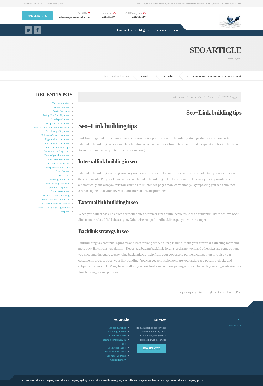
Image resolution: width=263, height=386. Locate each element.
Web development (55, 3)
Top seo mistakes (61, 103)
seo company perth (193, 380)
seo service (151, 348)
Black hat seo (63, 171)
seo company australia (53, 380)
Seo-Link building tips (58, 147)
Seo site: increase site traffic (55, 203)
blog (142, 30)
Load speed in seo (60, 119)
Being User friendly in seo (56, 115)
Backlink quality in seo (58, 131)
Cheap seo (64, 211)
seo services (37, 15)
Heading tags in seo (60, 179)
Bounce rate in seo (60, 191)
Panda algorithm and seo (57, 155)
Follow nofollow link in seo (55, 135)
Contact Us (124, 30)
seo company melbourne (147, 380)
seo (176, 30)
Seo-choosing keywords (57, 151)
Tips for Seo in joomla (58, 187)
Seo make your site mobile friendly (52, 127)
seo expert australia (171, 380)
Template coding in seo (58, 123)
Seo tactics (64, 175)
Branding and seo (61, 107)
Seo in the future (61, 111)
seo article (196, 97)
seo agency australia (122, 380)
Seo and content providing (56, 195)
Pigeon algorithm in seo (57, 139)
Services (160, 30)
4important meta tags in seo (56, 199)
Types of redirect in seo (58, 159)
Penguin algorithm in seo (57, 143)
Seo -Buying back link (58, 183)
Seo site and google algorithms (54, 207)
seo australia (235, 325)
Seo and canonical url (59, 163)
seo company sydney (77, 380)
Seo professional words (58, 167)
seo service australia (99, 380)
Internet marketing (33, 3)
